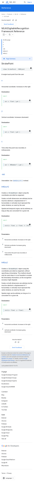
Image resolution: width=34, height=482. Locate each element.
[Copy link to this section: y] (4, 111)
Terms (3, 473)
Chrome (4, 421)
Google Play (5, 436)
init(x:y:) (5, 262)
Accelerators (5, 384)
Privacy (9, 473)
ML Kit (12, 2)
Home (3, 14)
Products (9, 14)
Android (4, 418)
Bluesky (4, 398)
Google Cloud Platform (8, 459)
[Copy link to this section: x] (4, 81)
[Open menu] (3, 2)
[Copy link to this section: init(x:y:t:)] (11, 187)
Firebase (4, 424)
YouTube (4, 410)
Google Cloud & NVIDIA (8, 387)
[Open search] (25, 2)
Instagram (5, 401)
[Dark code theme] (30, 68)
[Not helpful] (16, 20)
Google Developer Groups (9, 378)
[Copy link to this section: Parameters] (11, 234)
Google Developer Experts (9, 381)
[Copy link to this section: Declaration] (11, 92)
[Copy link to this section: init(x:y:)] (10, 263)
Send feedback (9, 24)
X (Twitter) (5, 407)
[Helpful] (13, 20)
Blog (3, 395)
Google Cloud (5, 433)
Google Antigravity (7, 430)
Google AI (4, 462)
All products (5, 465)
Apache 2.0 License (7, 358)
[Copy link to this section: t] (4, 142)
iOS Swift (6, 16)
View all (4, 439)
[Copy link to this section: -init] (6, 174)
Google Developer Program (10, 375)
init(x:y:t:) (18, 181)
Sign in (29, 2)
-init (3, 174)
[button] (17, 59)
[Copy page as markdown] (9, 34)
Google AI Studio (6, 427)
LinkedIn (4, 404)
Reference (6, 8)
